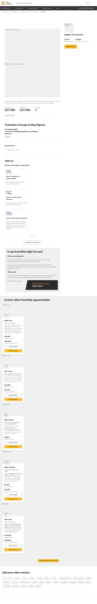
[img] (12, 8)
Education (39, 578)
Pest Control (63, 582)
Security (88, 582)
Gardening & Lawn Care (65, 578)
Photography (72, 582)
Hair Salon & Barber (78, 578)
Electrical (47, 578)
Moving (48, 582)
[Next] (93, 299)
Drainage (31, 578)
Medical (41, 582)
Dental (24, 578)
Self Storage (6, 586)
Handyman (88, 578)
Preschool (38, 586)
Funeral (54, 578)
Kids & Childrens (24, 582)
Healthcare (6, 582)
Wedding (31, 586)
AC (4, 578)
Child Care (17, 578)
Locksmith (34, 582)
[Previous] (3, 299)
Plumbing (81, 582)
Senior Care (15, 586)
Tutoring (23, 586)
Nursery (55, 582)
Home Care (14, 582)
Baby (10, 578)
